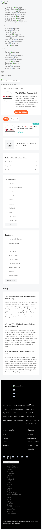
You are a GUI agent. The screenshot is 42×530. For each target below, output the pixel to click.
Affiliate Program (32, 445)
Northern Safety (13, 220)
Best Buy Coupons (11, 14)
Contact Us (30, 449)
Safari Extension (7, 420)
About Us (30, 434)
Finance (7, 38)
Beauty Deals (29, 413)
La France (10, 475)
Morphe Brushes (13, 255)
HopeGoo (8, 68)
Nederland (10, 479)
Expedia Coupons (19, 416)
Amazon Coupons (11, 9)
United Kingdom (12, 468)
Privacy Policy (31, 438)
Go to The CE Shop (21, 112)
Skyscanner (9, 63)
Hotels (7, 54)
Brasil (9, 481)
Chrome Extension (8, 409)
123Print (11, 200)
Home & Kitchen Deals (32, 420)
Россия (9, 488)
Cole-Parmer (12, 216)
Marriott (7, 57)
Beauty (7, 32)
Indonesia (10, 515)
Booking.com (9, 56)
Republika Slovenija (13, 507)
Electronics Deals (31, 416)
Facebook (5, 438)
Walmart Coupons (11, 13)
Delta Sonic (12, 192)
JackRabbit (12, 208)
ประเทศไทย (11, 509)
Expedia (8, 52)
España (9, 484)
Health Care (9, 41)
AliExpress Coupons (12, 22)
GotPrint (11, 183)
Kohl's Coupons (10, 16)
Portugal (9, 501)
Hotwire (8, 61)
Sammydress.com (14, 243)
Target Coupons (10, 18)
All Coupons (9, 7)
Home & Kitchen (10, 36)
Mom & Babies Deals (32, 424)
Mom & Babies (10, 40)
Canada (9, 469)
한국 (8, 490)
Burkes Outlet (13, 196)
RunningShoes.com (14, 267)
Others (7, 45)
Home (5, 88)
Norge (9, 499)
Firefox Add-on (7, 416)
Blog (4, 434)
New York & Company (15, 239)
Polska (9, 483)
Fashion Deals (30, 409)
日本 (8, 477)
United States (11, 462)
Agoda (7, 65)
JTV (10, 247)
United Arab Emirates (14, 494)
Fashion (7, 30)
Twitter (5, 442)
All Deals (8, 29)
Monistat (11, 204)
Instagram (6, 445)
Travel (7, 43)
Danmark (10, 496)
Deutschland (11, 473)
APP (2, 72)
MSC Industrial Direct (15, 188)
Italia (8, 486)
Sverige (9, 505)
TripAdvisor (9, 59)
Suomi (9, 498)
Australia (10, 471)
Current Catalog (13, 259)
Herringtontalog (13, 275)
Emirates (8, 67)
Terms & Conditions (33, 442)
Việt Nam (10, 511)
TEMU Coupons (10, 11)
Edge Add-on (6, 413)
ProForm (11, 271)
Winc (10, 212)
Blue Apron (12, 251)
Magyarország (11, 513)
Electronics (8, 34)
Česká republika (12, 492)
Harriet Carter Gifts (14, 263)
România (10, 503)
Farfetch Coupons (11, 20)
